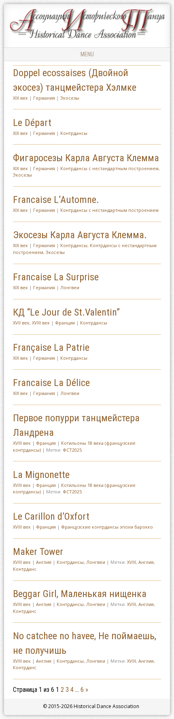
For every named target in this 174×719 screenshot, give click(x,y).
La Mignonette (41, 474)
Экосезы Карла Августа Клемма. (80, 235)
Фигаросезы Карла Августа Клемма (86, 158)
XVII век (21, 323)
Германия (44, 98)
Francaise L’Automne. (56, 199)
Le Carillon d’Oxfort (51, 516)
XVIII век (41, 323)
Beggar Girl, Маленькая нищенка (79, 594)
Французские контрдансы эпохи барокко (107, 527)
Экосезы (69, 98)
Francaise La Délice (51, 382)
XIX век (20, 98)
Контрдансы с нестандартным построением (109, 168)
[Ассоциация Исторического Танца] (87, 38)
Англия (43, 562)
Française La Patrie (51, 347)
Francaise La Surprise (56, 277)
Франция (65, 323)
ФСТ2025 (72, 450)
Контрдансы (73, 133)
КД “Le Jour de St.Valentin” (66, 312)
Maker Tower (38, 551)
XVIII (131, 562)
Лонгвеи (69, 287)
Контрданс (24, 569)
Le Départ (32, 122)
